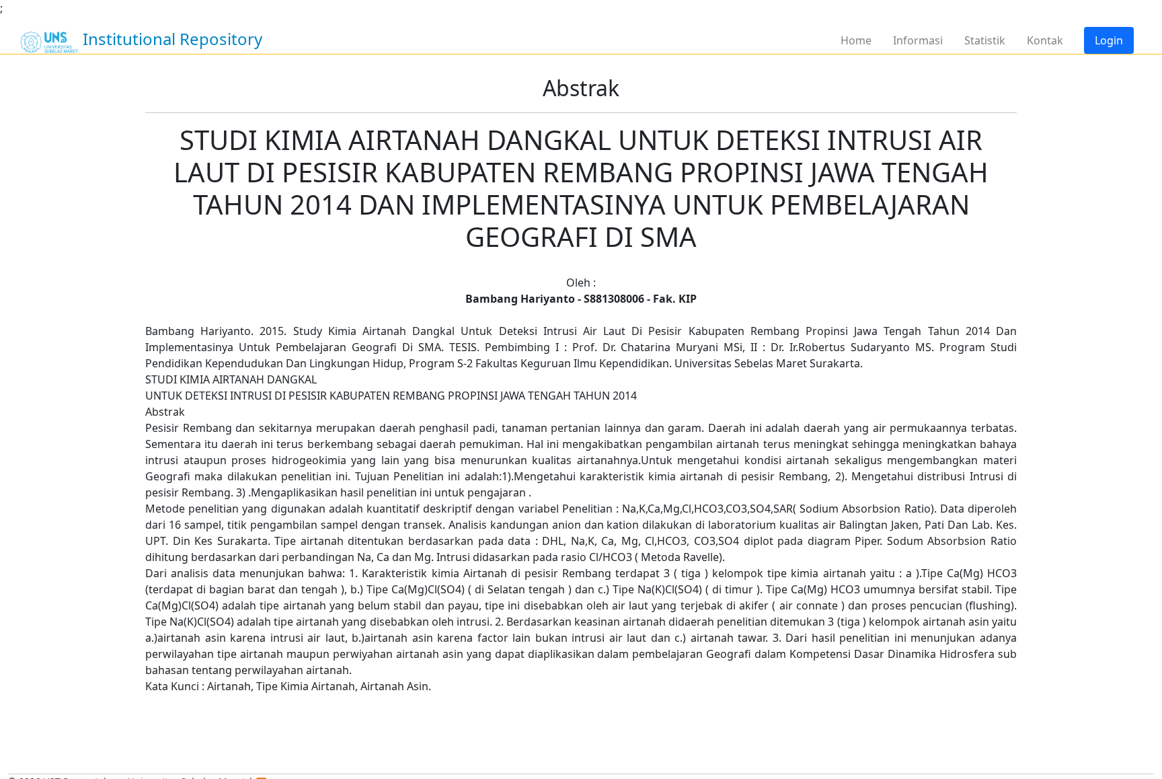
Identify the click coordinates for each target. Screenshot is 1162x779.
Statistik (984, 40)
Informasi (918, 40)
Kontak (1045, 40)
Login (1109, 40)
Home (856, 40)
